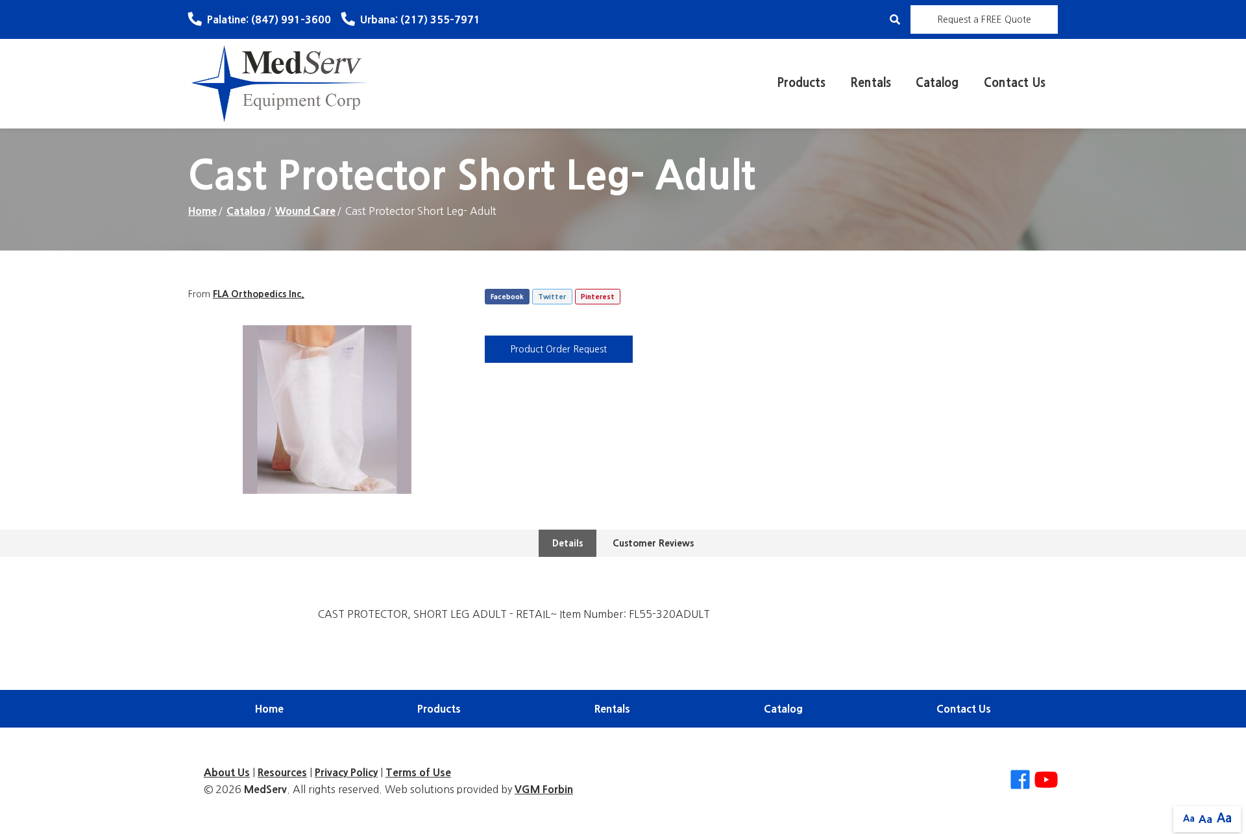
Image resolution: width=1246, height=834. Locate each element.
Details (567, 543)
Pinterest (598, 296)
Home (202, 211)
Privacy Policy (346, 772)
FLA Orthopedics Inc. (258, 294)
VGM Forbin (544, 789)
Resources (282, 772)
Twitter (552, 296)
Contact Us (1014, 83)
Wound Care (305, 211)
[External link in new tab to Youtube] (1046, 780)
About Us (227, 772)
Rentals (870, 83)
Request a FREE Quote (984, 19)
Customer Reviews (653, 543)
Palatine (269, 19)
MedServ (265, 789)
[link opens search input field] (895, 19)
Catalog (937, 83)
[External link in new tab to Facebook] (1020, 780)
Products (801, 83)
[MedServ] (279, 82)
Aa (1189, 818)
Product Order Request (559, 349)
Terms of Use (418, 772)
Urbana (420, 19)
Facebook (507, 296)
